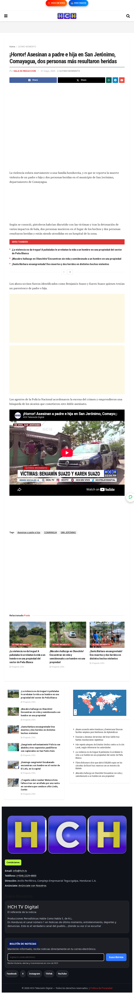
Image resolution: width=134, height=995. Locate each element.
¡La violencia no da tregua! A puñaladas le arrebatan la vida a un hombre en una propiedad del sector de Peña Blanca (40, 694)
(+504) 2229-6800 (26, 875)
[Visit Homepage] (67, 16)
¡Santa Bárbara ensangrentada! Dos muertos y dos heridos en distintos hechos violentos (60, 264)
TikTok (49, 973)
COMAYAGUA (50, 532)
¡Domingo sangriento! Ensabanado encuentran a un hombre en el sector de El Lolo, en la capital (40, 765)
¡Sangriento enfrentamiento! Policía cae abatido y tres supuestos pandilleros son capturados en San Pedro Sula (40, 747)
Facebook (12, 973)
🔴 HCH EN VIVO (56, 3)
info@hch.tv (20, 870)
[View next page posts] (70, 272)
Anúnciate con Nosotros (32, 885)
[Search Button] (128, 16)
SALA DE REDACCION (24, 71)
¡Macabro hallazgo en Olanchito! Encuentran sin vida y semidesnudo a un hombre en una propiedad (66, 258)
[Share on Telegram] (115, 80)
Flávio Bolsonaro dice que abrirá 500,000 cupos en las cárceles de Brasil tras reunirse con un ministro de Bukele (99, 765)
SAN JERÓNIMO (68, 532)
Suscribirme (116, 957)
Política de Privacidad (101, 988)
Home (12, 46)
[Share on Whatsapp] (109, 80)
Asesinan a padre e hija (28, 532)
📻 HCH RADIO (78, 3)
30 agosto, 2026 (17, 667)
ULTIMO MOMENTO (27, 46)
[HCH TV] (67, 834)
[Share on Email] (122, 80)
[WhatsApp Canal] (130, 497)
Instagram (34, 973)
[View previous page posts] (63, 272)
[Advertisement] (67, 26)
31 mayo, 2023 (48, 71)
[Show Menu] (6, 16)
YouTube (62, 973)
